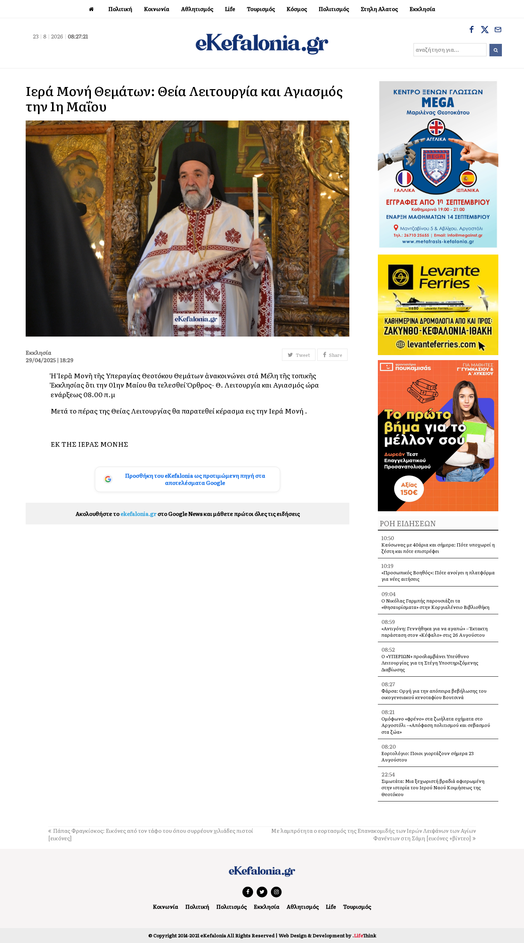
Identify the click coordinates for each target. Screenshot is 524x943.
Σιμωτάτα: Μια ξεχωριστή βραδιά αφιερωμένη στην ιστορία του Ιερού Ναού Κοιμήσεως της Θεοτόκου (432, 787)
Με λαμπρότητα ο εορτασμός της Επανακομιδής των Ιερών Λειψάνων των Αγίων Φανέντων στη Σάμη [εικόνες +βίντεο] (373, 834)
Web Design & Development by (327, 935)
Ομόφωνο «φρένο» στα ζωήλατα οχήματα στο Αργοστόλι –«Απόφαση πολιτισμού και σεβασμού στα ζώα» (435, 725)
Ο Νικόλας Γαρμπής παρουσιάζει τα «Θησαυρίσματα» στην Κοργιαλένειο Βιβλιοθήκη (435, 603)
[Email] (498, 30)
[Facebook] (472, 30)
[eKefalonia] (262, 43)
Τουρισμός (357, 906)
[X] (485, 30)
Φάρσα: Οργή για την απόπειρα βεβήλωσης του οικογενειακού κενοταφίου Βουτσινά (434, 694)
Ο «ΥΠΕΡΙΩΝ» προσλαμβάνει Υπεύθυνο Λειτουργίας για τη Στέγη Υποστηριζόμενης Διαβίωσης (429, 662)
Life (331, 906)
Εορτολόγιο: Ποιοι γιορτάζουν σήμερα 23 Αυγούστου (427, 756)
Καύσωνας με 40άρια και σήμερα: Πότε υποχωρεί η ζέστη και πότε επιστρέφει (438, 547)
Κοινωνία (165, 906)
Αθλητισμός (303, 906)
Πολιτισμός (231, 906)
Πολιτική (197, 906)
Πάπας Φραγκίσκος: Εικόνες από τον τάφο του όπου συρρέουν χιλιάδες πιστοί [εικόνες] (150, 834)
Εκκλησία (266, 906)
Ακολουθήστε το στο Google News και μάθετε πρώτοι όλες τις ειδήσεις (188, 513)
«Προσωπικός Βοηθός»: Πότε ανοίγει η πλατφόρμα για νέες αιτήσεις (438, 575)
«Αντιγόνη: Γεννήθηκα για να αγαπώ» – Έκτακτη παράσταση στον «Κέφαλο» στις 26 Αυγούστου (434, 631)
